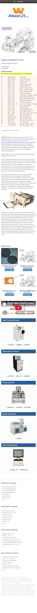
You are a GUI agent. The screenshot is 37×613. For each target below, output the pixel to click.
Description (5, 68)
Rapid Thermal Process (10, 320)
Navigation (20, 1)
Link (3, 500)
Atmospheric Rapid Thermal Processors (15, 142)
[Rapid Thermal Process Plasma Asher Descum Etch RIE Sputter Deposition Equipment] (18, 17)
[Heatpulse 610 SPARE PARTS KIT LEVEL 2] (18, 40)
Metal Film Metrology (9, 445)
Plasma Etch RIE (8, 382)
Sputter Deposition (9, 414)
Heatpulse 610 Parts (11, 63)
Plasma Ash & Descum (10, 351)
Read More (9, 270)
